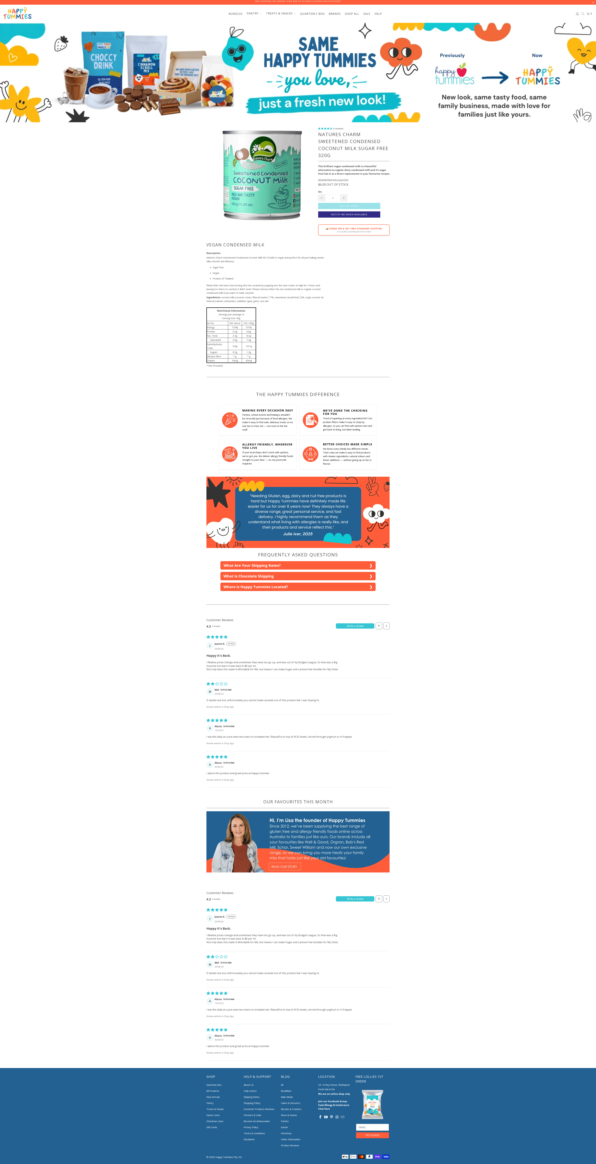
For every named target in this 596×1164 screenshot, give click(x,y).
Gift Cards (211, 1127)
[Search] (583, 14)
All (282, 1084)
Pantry (210, 1103)
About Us (249, 1084)
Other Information (290, 1139)
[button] (254, 14)
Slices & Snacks (289, 1115)
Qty (320, 191)
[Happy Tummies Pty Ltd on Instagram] (337, 1117)
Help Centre (250, 1090)
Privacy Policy (251, 1127)
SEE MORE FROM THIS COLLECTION (333, 180)
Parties (285, 1121)
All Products (212, 1090)
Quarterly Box (213, 1084)
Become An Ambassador (257, 1121)
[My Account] (577, 13)
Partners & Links (252, 1115)
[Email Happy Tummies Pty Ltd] (342, 1117)
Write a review (355, 626)
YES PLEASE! (372, 1135)
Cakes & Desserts (290, 1103)
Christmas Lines (214, 1121)
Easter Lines (213, 1115)
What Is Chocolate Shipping (249, 576)
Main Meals (287, 1096)
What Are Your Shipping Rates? (252, 565)
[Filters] (379, 626)
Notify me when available (349, 214)
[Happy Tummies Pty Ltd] (17, 13)
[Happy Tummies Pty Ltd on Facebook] (320, 1117)
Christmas (286, 1133)
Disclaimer (249, 1139)
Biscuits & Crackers (291, 1109)
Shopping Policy (252, 1103)
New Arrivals (213, 1096)
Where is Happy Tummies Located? (256, 586)
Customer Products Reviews (259, 1109)
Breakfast (286, 1090)
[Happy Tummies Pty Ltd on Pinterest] (331, 1117)
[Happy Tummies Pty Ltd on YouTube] (326, 1117)
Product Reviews (290, 1145)
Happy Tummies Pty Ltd (228, 1157)
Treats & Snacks (215, 1109)
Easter (284, 1127)
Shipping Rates (252, 1096)
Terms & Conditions (254, 1133)
